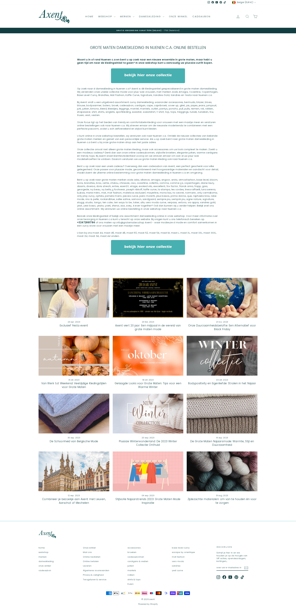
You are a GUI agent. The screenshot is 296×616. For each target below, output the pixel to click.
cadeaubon (201, 16)
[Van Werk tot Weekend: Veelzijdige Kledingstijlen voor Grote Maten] (74, 356)
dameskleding (150, 16)
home (89, 16)
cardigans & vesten (137, 561)
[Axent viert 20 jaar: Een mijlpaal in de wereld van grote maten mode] (148, 298)
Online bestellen (91, 556)
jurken (130, 565)
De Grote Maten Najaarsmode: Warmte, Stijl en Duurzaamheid (222, 443)
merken (126, 16)
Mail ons (87, 552)
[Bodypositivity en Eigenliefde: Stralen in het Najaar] (222, 356)
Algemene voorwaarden (96, 570)
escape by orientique (183, 552)
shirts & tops (134, 579)
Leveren (87, 565)
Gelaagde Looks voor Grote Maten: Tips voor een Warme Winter (148, 385)
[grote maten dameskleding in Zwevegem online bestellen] (148, 75)
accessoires (134, 547)
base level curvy (180, 547)
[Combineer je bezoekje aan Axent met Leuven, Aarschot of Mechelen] (74, 471)
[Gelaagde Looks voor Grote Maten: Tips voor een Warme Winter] (148, 356)
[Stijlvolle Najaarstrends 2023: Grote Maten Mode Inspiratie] (148, 471)
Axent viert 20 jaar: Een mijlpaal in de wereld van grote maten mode (148, 327)
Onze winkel (89, 547)
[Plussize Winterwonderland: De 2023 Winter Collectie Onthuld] (148, 413)
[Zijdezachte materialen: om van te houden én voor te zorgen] (222, 471)
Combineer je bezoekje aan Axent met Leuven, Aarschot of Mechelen (74, 501)
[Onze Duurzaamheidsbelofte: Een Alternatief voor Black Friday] (222, 298)
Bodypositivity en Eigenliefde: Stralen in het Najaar (222, 383)
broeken (131, 552)
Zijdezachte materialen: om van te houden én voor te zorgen (222, 501)
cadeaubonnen (135, 556)
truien (130, 584)
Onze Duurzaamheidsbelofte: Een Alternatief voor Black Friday (222, 327)
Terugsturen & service (94, 579)
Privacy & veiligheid (93, 574)
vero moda (178, 561)
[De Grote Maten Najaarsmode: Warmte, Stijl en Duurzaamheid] (222, 413)
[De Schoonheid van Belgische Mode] (74, 413)
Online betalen (91, 561)
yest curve (177, 570)
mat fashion (178, 556)
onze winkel (178, 16)
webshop (105, 16)
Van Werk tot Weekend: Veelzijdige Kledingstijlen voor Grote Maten (74, 385)
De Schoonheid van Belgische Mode (74, 441)
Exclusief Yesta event (74, 325)
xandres (176, 565)
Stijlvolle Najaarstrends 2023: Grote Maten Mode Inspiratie (148, 501)
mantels (131, 570)
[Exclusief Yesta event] (74, 298)
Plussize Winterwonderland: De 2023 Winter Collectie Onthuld (148, 443)
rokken (130, 574)
